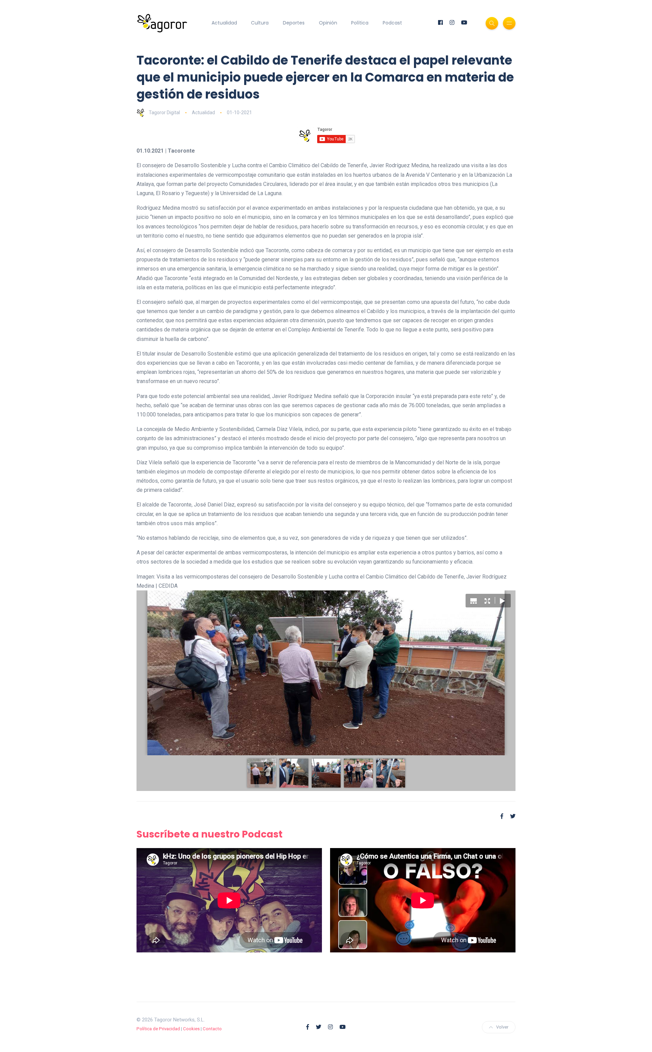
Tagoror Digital (164, 112)
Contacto (212, 1028)
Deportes (294, 22)
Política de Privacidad (158, 1028)
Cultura (260, 22)
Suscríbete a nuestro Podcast (210, 834)
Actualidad (224, 22)
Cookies (191, 1028)
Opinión (328, 22)
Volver (502, 1027)
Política (359, 22)
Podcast (392, 22)
